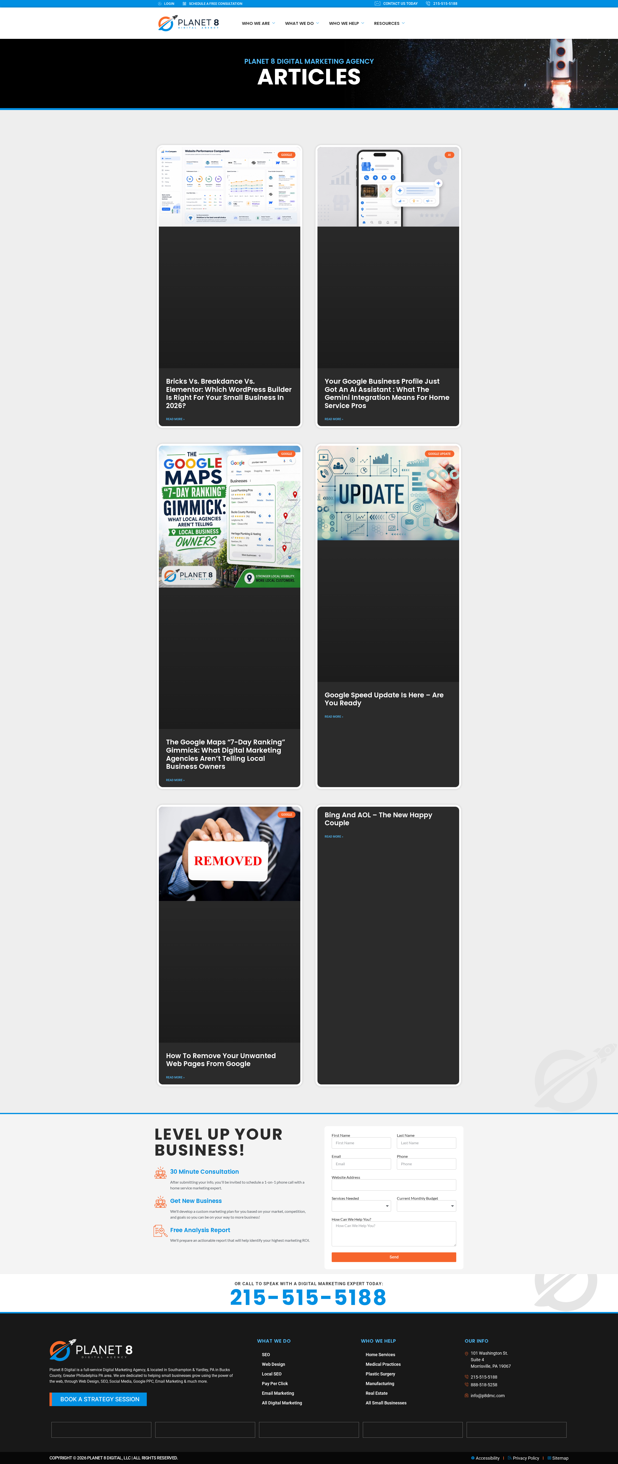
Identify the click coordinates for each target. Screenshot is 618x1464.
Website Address (346, 861)
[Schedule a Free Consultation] (217, 3)
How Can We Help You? (351, 903)
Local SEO (271, 1057)
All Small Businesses (386, 1086)
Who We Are (256, 23)
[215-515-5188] (446, 3)
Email (336, 840)
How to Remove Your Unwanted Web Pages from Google (221, 744)
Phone (402, 840)
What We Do (299, 23)
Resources (387, 23)
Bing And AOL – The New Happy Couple (378, 597)
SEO (266, 1038)
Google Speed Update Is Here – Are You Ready (384, 525)
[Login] (170, 3)
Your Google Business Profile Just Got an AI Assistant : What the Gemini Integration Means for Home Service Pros (387, 314)
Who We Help (344, 23)
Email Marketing (278, 1077)
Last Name (405, 819)
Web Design (273, 1048)
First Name (341, 819)
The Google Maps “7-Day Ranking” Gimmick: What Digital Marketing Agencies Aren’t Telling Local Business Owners (225, 533)
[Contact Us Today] (400, 3)
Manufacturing (380, 1067)
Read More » (175, 339)
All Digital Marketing (282, 1086)
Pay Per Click (275, 1067)
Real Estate (377, 1077)
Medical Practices (383, 1048)
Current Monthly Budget (417, 882)
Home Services (380, 1038)
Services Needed (345, 882)
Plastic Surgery (380, 1057)
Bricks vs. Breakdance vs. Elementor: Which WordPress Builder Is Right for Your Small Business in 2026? (229, 314)
